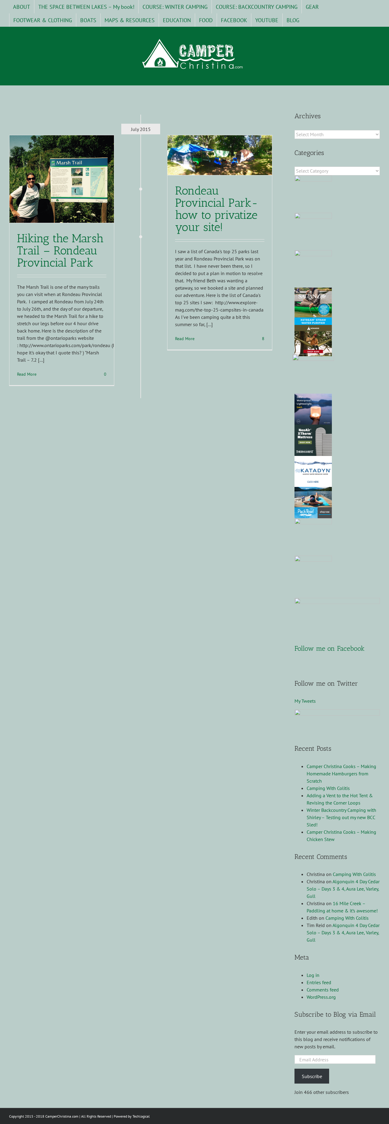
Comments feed (323, 990)
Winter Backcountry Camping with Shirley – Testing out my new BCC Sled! (341, 817)
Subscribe (312, 1076)
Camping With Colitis (328, 788)
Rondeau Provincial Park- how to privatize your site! (216, 209)
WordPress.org (321, 997)
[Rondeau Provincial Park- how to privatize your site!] (219, 155)
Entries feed (319, 982)
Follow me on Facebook (329, 648)
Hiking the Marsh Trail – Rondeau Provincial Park (60, 250)
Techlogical (141, 1116)
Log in (313, 975)
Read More (26, 374)
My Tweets (305, 701)
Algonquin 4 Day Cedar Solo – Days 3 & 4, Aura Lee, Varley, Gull (343, 888)
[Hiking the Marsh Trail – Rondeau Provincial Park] (61, 179)
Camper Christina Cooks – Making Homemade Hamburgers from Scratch (341, 773)
